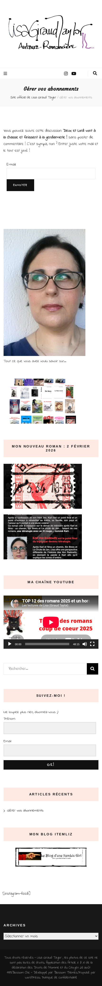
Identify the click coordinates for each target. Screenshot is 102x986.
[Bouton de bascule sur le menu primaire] (6, 73)
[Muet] (84, 644)
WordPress (32, 977)
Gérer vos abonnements (25, 810)
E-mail (11, 164)
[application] (51, 622)
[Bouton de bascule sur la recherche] (95, 73)
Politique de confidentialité (59, 977)
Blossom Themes (65, 972)
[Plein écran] (92, 644)
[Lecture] (9, 644)
